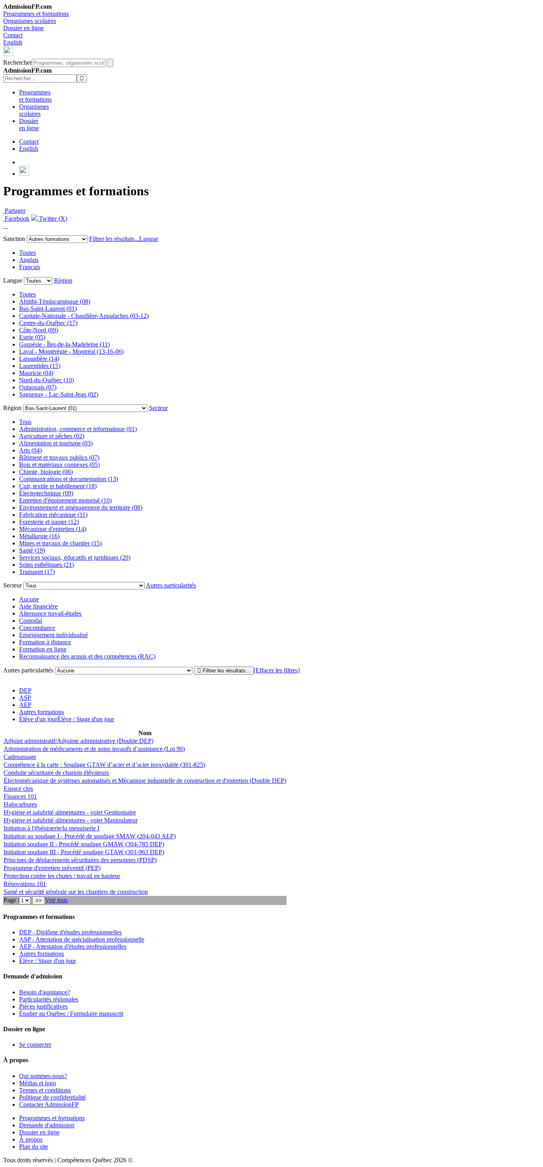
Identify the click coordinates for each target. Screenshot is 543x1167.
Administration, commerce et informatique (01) (78, 429)
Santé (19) (32, 550)
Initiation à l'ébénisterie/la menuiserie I (51, 828)
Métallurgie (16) (39, 536)
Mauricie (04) (36, 373)
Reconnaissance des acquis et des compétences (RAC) (87, 656)
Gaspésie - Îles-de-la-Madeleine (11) (64, 344)
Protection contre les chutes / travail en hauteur (62, 875)
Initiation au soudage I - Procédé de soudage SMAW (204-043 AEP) (90, 836)
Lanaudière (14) (39, 358)
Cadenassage (20, 756)
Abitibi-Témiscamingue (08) (54, 301)
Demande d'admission (46, 1125)
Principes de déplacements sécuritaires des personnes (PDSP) (80, 860)
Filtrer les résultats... (114, 238)
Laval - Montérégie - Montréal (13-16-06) (71, 351)
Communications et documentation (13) (68, 479)
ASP (25, 697)
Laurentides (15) (39, 365)
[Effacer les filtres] (277, 670)
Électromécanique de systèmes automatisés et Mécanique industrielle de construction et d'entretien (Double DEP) (145, 780)
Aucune (29, 599)
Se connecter (35, 1044)
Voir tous (56, 900)
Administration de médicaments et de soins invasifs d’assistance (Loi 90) (94, 748)
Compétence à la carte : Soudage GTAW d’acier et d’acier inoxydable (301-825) (104, 764)
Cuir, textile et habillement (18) (58, 486)
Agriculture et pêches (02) (51, 436)
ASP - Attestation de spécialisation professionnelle (81, 939)
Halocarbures (20, 804)
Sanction (14, 238)
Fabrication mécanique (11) (53, 514)
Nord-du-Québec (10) (46, 380)
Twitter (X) (52, 218)
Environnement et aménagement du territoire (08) (80, 507)
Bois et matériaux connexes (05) (59, 464)
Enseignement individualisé (53, 635)
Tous (25, 421)
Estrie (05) (32, 337)
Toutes (27, 252)
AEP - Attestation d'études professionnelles (72, 946)
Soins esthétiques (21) (46, 564)
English (12, 42)
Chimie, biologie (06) (46, 471)
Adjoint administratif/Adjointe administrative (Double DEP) (78, 741)
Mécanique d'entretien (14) (52, 529)
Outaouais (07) (37, 387)
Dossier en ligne (23, 28)
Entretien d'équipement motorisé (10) (65, 500)
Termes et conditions (45, 1090)
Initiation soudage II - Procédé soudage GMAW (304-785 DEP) (84, 844)
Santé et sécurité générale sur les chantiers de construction (76, 891)
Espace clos (18, 788)
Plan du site (33, 1146)
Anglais (29, 259)
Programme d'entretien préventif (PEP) (52, 868)
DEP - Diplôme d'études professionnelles (70, 932)
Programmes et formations (36, 13)
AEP (25, 704)
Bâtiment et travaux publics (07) (59, 457)
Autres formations (41, 712)
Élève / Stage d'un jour (47, 960)
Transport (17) (37, 571)
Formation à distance (45, 642)
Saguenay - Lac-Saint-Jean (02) (58, 394)
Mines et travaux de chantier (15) (60, 543)
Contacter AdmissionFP (49, 1104)
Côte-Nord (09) (38, 330)
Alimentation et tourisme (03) (56, 443)
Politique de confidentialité (52, 1097)
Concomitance (37, 627)
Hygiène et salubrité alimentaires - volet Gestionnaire (70, 812)
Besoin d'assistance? (44, 992)
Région (63, 280)
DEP (25, 690)
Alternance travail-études (50, 613)
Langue (148, 238)
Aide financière (38, 606)
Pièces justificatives (43, 1006)
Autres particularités (171, 585)
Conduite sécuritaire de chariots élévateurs (56, 772)
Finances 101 (20, 796)
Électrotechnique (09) (46, 493)
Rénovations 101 (25, 883)
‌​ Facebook (16, 218)
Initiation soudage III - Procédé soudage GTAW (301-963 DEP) (84, 852)
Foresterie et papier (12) (49, 521)
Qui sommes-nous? (43, 1076)
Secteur (158, 407)
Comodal (30, 620)
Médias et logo (37, 1083)
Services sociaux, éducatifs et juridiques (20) (74, 557)
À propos (31, 1139)
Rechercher (17, 62)
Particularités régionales (48, 999)
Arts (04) (30, 450)
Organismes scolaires (29, 20)
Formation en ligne (42, 649)
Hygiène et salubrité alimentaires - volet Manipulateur (71, 820)
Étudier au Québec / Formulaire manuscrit (71, 1013)
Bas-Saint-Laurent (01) (48, 308)
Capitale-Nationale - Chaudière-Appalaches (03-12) (84, 315)
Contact (13, 35)
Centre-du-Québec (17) (48, 323)
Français (29, 267)
